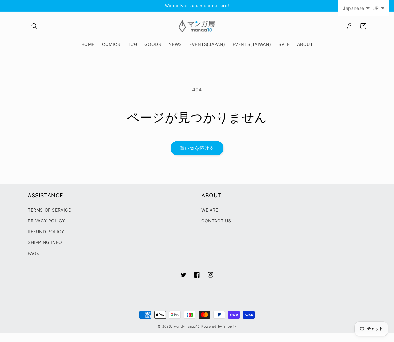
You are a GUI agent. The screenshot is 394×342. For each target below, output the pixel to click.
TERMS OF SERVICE (49, 209)
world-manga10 (186, 326)
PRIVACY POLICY (46, 220)
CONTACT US (216, 220)
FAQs (33, 253)
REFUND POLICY (46, 231)
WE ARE (209, 209)
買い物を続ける (197, 148)
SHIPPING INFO (45, 242)
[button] (34, 26)
